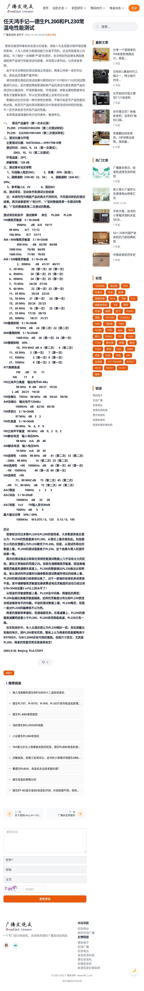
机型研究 (77, 8)
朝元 (97, 336)
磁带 (107, 311)
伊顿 (121, 342)
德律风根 (100, 298)
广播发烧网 (10, 34)
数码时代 (96, 8)
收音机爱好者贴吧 (102, 424)
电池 (130, 330)
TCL (133, 298)
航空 (132, 342)
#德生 (9, 673)
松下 (118, 311)
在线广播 (98, 400)
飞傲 (123, 298)
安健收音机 (99, 419)
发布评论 (45, 899)
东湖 (97, 311)
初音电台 (98, 405)
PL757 (122, 368)
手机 (118, 355)
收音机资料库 (100, 410)
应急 (107, 355)
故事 (120, 292)
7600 (121, 323)
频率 (125, 304)
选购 (97, 355)
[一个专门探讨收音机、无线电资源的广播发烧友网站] (20, 8)
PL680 (98, 330)
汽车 (109, 330)
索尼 (109, 349)
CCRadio (125, 317)
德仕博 (109, 342)
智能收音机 (101, 304)
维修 (97, 374)
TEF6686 (99, 285)
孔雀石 (98, 292)
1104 (97, 342)
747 (120, 336)
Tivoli (98, 349)
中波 (110, 292)
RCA (112, 298)
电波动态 (115, 8)
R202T (130, 361)
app (120, 330)
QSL (119, 349)
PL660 (129, 311)
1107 (130, 336)
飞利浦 (109, 323)
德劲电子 (98, 395)
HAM (130, 349)
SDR (97, 323)
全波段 (98, 361)
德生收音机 (99, 415)
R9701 (109, 368)
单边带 (113, 285)
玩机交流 (58, 8)
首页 (45, 8)
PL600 (108, 336)
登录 (134, 8)
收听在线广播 (86, 933)
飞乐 (115, 304)
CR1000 (109, 317)
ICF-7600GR (114, 361)
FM (128, 355)
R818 (98, 368)
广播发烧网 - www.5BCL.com (78, 975)
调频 (97, 317)
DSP (125, 285)
